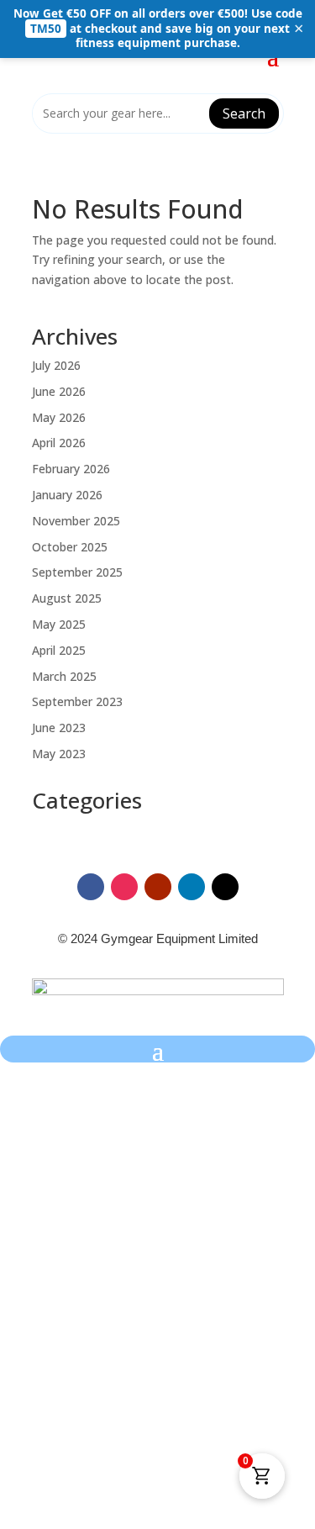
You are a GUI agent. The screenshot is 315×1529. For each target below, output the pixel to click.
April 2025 (59, 650)
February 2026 (71, 469)
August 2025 (67, 598)
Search (244, 113)
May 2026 (59, 417)
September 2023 (77, 701)
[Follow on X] (225, 886)
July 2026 (56, 365)
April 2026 (59, 443)
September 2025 (77, 572)
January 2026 (67, 495)
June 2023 (59, 728)
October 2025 (70, 547)
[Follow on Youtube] (157, 886)
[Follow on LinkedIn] (191, 886)
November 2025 (76, 521)
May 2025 (59, 624)
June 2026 (59, 391)
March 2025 (64, 676)
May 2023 (59, 754)
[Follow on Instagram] (124, 886)
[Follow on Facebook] (90, 886)
